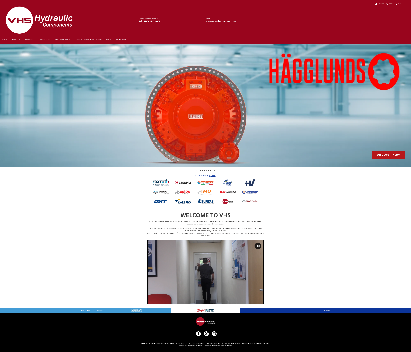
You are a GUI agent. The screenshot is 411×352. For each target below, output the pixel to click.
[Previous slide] (196, 170)
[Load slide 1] (200, 170)
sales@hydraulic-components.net (221, 21)
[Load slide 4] (206, 170)
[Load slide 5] (208, 170)
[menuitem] (5, 39)
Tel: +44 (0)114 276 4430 (149, 21)
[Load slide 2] (202, 170)
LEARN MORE (390, 155)
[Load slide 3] (204, 170)
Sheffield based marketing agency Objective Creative (214, 346)
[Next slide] (214, 170)
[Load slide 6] (210, 170)
